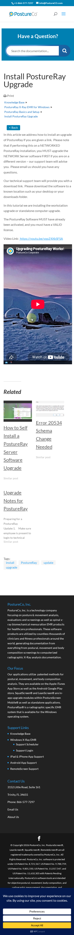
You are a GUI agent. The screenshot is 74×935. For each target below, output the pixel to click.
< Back (13, 127)
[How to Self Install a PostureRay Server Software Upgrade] (18, 411)
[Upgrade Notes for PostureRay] (20, 517)
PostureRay (29, 562)
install (10, 562)
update (48, 562)
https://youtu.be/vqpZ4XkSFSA (41, 238)
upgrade (11, 567)
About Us (13, 817)
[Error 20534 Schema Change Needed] (50, 409)
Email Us (12, 809)
